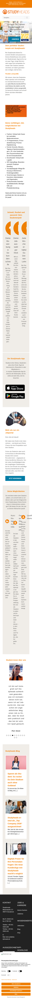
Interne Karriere (22, 910)
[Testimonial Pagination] (6, 735)
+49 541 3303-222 (17, 2)
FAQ (18, 933)
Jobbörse (20, 914)
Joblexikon (20, 925)
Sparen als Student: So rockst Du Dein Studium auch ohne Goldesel (15, 780)
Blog (18, 929)
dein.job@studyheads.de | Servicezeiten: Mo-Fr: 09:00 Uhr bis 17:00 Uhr (16, 4)
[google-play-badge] (15, 393)
